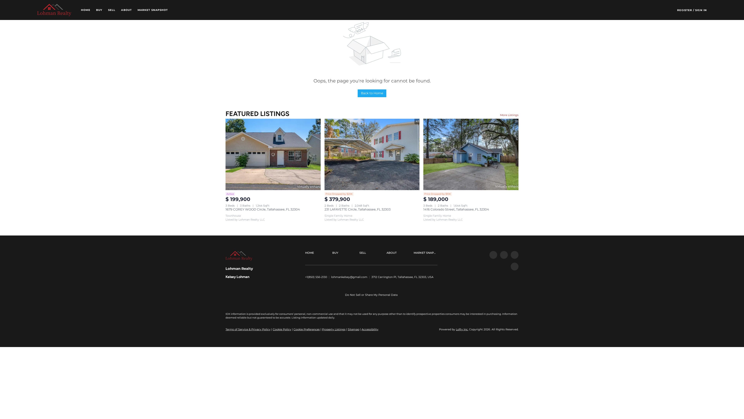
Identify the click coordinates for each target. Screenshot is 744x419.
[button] (54, 10)
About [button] (126, 9)
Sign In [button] (701, 10)
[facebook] (493, 255)
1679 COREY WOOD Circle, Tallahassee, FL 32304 (263, 209)
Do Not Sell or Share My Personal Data (371, 295)
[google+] (514, 266)
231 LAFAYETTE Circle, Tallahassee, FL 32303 (358, 209)
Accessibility (370, 329)
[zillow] (504, 255)
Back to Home (372, 93)
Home (85, 9)
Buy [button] (99, 9)
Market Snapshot (153, 9)
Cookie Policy (282, 329)
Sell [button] (111, 9)
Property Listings (333, 329)
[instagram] (514, 255)
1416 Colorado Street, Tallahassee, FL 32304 (456, 209)
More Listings (509, 115)
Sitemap (353, 329)
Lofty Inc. (462, 329)
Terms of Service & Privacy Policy (248, 329)
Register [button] (684, 10)
